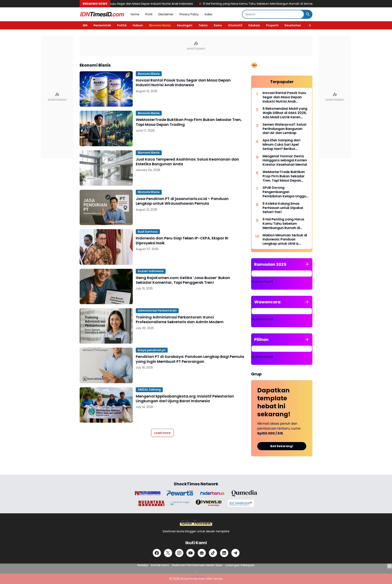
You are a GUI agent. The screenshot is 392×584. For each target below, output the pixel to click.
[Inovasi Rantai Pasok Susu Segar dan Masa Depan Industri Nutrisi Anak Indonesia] (106, 89)
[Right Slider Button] (308, 25)
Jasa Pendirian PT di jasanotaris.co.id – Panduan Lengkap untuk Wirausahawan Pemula (182, 201)
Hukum (138, 25)
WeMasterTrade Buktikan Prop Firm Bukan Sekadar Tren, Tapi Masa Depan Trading (189, 122)
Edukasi (254, 25)
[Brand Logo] (148, 493)
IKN (85, 25)
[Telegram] (235, 553)
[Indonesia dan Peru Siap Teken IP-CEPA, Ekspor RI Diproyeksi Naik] (106, 247)
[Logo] (196, 522)
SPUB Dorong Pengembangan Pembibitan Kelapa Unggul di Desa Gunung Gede (285, 192)
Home (135, 14)
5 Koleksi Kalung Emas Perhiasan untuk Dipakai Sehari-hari (283, 208)
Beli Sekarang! (281, 446)
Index (208, 14)
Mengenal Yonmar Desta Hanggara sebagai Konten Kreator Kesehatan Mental (285, 160)
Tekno (203, 25)
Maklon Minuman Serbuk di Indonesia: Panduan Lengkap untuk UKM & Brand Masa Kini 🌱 (285, 239)
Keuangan (184, 25)
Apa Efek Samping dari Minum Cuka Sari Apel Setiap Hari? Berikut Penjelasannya (281, 144)
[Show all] (306, 264)
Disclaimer (165, 14)
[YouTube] (190, 553)
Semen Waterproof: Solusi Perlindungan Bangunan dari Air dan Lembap (284, 129)
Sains (218, 25)
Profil (148, 14)
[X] (168, 553)
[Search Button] (308, 14)
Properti (272, 25)
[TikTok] (213, 553)
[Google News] (202, 553)
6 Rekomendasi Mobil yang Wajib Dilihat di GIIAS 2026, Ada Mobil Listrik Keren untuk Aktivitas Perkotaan (285, 113)
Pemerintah (102, 25)
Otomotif (235, 25)
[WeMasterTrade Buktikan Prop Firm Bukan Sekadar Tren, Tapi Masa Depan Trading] (106, 128)
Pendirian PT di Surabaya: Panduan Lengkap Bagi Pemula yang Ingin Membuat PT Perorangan (190, 359)
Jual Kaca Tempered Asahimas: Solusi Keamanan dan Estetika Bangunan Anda (187, 161)
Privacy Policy (189, 14)
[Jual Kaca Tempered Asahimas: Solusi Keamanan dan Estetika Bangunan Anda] (106, 168)
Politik (122, 25)
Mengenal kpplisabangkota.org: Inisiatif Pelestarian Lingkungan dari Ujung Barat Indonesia (185, 398)
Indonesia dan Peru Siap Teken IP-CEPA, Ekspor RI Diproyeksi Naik (182, 240)
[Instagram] (179, 553)
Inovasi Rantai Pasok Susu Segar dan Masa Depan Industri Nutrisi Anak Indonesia (118, 4)
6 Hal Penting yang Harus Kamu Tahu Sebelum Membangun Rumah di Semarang (243, 4)
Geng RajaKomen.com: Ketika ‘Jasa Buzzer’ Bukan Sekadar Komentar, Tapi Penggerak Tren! (183, 280)
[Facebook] (157, 553)
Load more (162, 433)
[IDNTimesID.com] (102, 14)
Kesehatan (293, 25)
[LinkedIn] (224, 553)
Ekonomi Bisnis (160, 25)
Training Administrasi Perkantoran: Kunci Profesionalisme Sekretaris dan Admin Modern (180, 319)
